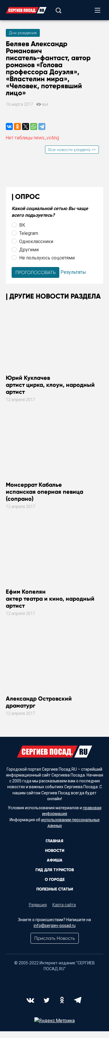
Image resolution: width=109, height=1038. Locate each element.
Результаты (73, 272)
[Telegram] (41, 126)
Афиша (54, 860)
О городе (55, 879)
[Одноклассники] (17, 126)
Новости (54, 850)
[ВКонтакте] (9, 126)
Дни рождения (23, 32)
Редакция (38, 904)
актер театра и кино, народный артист (50, 598)
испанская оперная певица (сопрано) (44, 491)
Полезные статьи (54, 889)
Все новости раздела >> (72, 149)
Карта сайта (64, 904)
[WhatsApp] (33, 126)
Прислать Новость (54, 938)
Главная (54, 840)
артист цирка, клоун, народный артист (50, 384)
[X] (25, 126)
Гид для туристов (54, 869)
